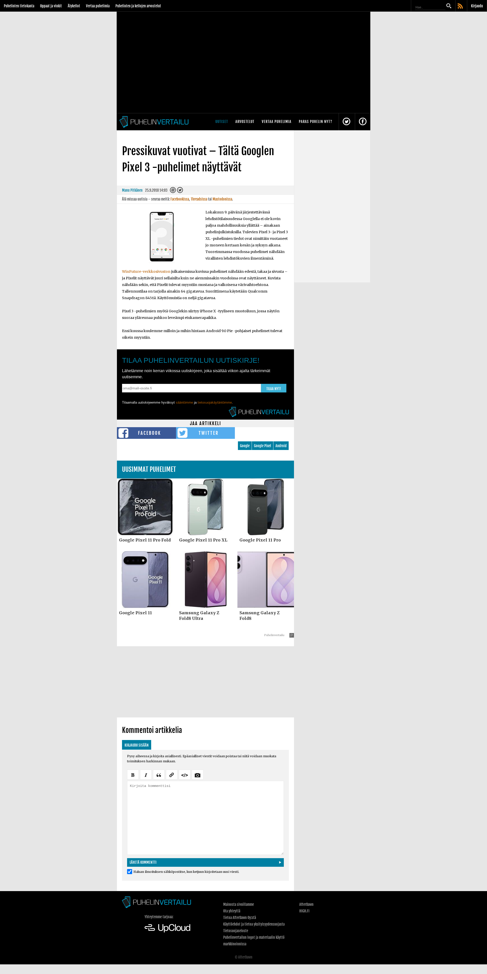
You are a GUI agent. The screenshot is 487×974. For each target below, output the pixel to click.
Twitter (209, 433)
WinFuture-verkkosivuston (146, 271)
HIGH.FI (304, 911)
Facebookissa (179, 199)
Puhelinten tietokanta (19, 6)
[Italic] (145, 774)
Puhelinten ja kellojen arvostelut (138, 6)
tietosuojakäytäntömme (215, 402)
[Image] (197, 774)
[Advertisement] (205, 681)
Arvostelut (244, 121)
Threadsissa (199, 199)
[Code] (184, 774)
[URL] (171, 774)
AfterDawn (306, 904)
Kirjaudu (477, 6)
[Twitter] (180, 191)
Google (245, 446)
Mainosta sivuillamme (238, 904)
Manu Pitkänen (132, 190)
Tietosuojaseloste (235, 931)
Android (281, 446)
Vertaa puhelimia (98, 6)
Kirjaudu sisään (137, 745)
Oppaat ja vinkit (51, 6)
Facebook (149, 433)
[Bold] (132, 774)
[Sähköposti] (173, 191)
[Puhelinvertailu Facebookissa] (362, 122)
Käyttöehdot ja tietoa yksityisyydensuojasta (254, 924)
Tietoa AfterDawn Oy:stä (239, 917)
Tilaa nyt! (273, 389)
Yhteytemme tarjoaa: (159, 917)
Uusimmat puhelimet (149, 469)
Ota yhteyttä (231, 911)
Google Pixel (262, 446)
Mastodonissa (222, 199)
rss (460, 6)
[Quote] (158, 774)
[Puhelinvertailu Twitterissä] (346, 122)
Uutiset (221, 121)
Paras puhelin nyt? (315, 121)
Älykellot (74, 6)
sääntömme (184, 402)
